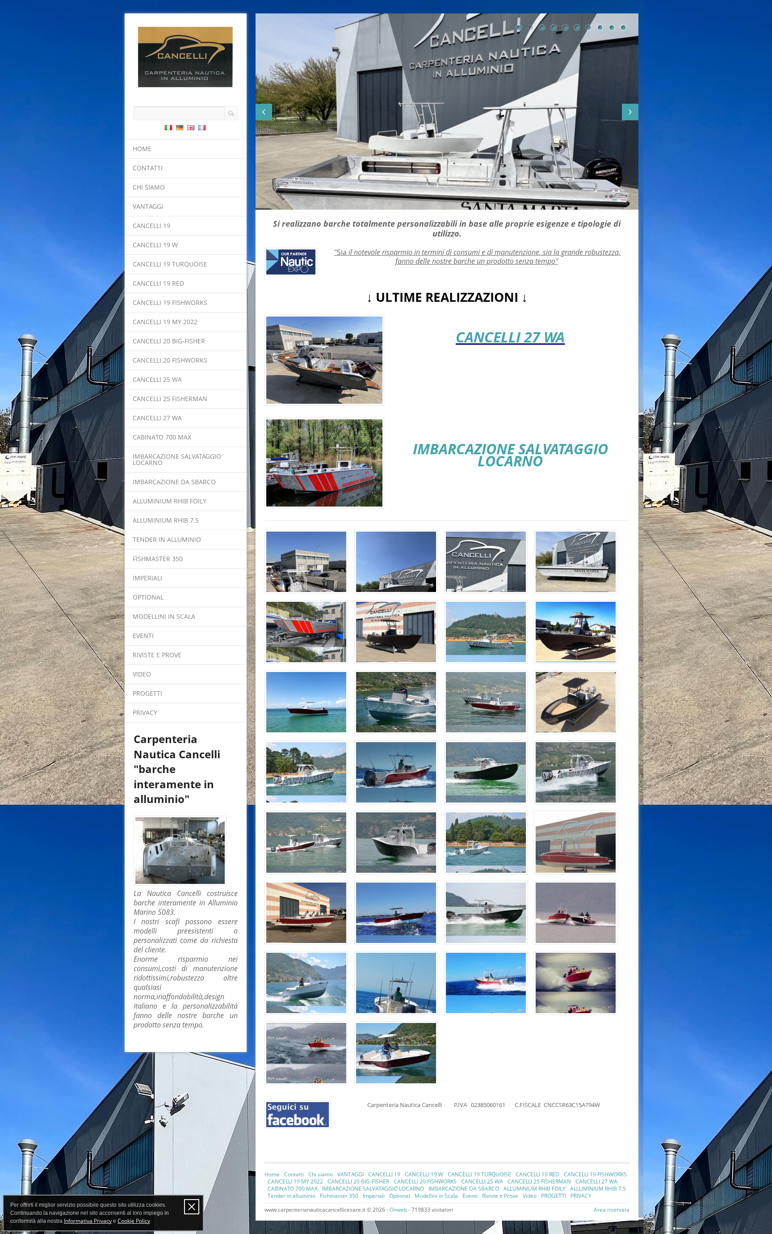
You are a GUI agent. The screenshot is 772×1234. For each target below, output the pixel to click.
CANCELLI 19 (151, 225)
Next (630, 112)
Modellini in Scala (164, 616)
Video (142, 674)
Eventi (143, 635)
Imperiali (147, 578)
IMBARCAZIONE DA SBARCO (174, 482)
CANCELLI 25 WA (157, 379)
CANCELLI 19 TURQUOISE (170, 264)
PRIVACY (145, 712)
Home (142, 148)
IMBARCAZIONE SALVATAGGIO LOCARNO (177, 459)
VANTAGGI (148, 206)
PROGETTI (147, 693)
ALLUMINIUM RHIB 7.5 (166, 520)
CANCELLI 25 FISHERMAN (170, 398)
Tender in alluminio (167, 539)
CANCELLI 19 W (155, 245)
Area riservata (611, 1209)
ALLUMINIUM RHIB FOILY (169, 501)
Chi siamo (149, 187)
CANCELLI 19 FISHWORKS (170, 302)
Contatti (148, 168)
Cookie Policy (133, 1221)
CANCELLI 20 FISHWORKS (170, 360)
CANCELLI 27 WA (157, 418)
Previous (264, 112)
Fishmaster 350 (158, 558)
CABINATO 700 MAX (162, 437)
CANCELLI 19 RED (158, 283)
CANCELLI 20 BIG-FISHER (169, 341)
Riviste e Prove (157, 655)
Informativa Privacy (88, 1221)
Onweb (398, 1209)
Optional (148, 597)
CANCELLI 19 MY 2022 (165, 321)
